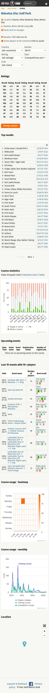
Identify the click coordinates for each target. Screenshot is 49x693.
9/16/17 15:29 (42, 220)
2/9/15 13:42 (43, 152)
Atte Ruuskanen (40, 429)
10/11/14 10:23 (42, 162)
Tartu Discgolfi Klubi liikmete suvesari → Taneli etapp (16, 468)
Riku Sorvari (41, 404)
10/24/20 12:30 (42, 179)
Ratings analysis (10, 126)
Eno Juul (39, 455)
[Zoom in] (44, 631)
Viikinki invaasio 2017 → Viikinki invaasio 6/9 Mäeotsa (17, 431)
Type (26, 54)
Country (5, 47)
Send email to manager (14, 30)
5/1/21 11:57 (43, 226)
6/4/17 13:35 (43, 182)
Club (3, 62)
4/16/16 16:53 (42, 199)
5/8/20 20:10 (42, 209)
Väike (10, 414)
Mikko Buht (41, 466)
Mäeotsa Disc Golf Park (16, 13)
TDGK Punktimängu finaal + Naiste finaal (17, 422)
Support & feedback (17, 683)
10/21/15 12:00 (42, 233)
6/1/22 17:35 (43, 169)
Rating (4, 54)
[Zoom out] (44, 635)
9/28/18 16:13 (42, 192)
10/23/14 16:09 (42, 206)
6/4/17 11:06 (43, 155)
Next (30, 257)
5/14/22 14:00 (42, 175)
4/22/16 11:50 (42, 172)
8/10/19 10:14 (42, 148)
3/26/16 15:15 (42, 196)
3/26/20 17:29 (42, 237)
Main (3, 8)
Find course (12, 8)
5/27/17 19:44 (42, 213)
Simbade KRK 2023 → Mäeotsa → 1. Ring (17, 381)
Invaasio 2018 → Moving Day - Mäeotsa (15, 406)
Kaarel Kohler (39, 421)
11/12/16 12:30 (42, 230)
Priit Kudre (40, 379)
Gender (28, 47)
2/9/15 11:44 (43, 186)
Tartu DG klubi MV (15, 390)
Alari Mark (40, 442)
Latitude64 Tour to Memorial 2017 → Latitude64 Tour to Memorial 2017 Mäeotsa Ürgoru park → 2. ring (17, 443)
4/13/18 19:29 (42, 203)
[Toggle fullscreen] (44, 626)
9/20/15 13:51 (42, 165)
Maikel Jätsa (41, 397)
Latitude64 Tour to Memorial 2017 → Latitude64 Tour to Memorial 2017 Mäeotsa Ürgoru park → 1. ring (17, 457)
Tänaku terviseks (15, 399)
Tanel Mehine (39, 388)
